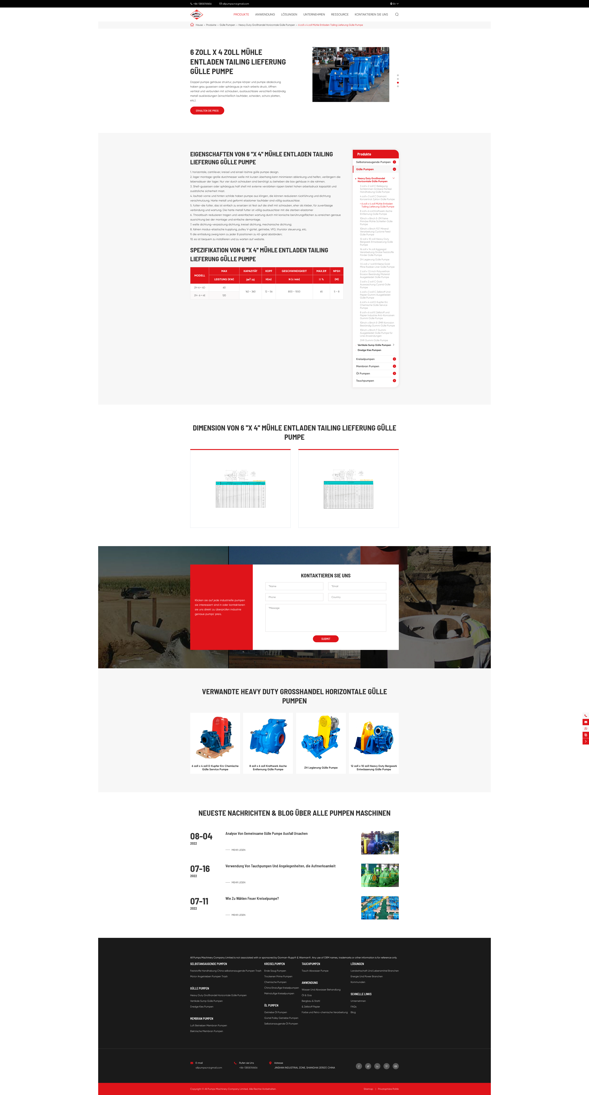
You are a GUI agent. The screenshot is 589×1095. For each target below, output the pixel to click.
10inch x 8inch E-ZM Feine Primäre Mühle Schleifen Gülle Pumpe (376, 221)
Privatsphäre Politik (388, 1088)
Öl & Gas (307, 995)
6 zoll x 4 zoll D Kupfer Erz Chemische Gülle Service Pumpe (374, 305)
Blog (353, 1012)
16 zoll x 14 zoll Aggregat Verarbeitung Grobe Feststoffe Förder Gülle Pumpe (377, 252)
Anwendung (265, 14)
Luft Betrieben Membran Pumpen (208, 1025)
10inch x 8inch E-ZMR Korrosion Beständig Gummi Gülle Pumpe (377, 324)
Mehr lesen (238, 849)
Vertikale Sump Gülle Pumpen (374, 345)
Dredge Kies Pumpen (369, 350)
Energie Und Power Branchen (367, 976)
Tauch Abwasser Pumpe (315, 970)
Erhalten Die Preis (207, 110)
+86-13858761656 (202, 3)
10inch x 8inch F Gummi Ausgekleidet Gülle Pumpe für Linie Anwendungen (376, 333)
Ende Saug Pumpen (275, 970)
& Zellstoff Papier (311, 1006)
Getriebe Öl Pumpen (275, 1012)
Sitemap (368, 1088)
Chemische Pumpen (275, 982)
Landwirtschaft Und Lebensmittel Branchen (375, 970)
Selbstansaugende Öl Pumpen (281, 1023)
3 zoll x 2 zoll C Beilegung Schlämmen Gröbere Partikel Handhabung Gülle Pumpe (376, 189)
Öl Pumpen (363, 373)
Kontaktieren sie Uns (371, 14)
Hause (199, 24)
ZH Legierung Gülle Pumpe (374, 259)
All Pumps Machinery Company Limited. (226, 1088)
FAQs (353, 1006)
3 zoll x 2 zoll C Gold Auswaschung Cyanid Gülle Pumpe (375, 284)
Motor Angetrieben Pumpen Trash (209, 976)
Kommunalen (358, 982)
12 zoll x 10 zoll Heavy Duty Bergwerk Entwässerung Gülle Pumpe (376, 241)
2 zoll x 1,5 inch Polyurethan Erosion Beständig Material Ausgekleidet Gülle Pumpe (375, 274)
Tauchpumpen (365, 380)
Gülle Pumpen (227, 24)
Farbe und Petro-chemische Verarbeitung (325, 1012)
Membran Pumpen (367, 366)
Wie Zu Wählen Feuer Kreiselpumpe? (252, 898)
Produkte (241, 14)
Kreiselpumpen (365, 359)
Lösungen (289, 14)
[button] (398, 75)
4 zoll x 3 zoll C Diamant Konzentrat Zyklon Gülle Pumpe (377, 198)
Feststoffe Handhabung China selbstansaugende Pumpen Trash (225, 970)
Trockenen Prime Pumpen (278, 976)
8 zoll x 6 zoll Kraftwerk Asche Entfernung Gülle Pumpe (376, 212)
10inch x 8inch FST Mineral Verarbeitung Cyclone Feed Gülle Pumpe (375, 231)
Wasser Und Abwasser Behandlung (321, 989)
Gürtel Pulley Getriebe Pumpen (281, 1018)
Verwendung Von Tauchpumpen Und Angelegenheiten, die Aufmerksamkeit (280, 866)
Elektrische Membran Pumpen (206, 1031)
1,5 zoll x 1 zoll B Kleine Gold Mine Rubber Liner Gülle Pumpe (377, 265)
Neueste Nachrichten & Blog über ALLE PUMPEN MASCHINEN (294, 812)
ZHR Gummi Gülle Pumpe (374, 340)
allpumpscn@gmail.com (236, 3)
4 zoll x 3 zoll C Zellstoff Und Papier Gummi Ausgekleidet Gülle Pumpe (375, 294)
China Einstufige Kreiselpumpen (281, 987)
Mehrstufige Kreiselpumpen (279, 993)
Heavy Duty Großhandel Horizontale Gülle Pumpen (267, 24)
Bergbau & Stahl (311, 1000)
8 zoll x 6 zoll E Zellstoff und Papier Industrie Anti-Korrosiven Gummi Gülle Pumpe (377, 315)
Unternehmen (314, 14)
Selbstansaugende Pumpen (373, 162)
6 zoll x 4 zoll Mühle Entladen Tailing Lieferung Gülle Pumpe (330, 24)
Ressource (340, 14)
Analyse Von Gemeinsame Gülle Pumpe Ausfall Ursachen (266, 833)
